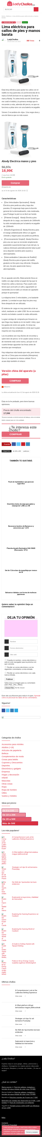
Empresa (6, 772)
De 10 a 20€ (8, 814)
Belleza (8, 16)
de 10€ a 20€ (17, 451)
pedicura (26, 451)
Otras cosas (7, 784)
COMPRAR (15, 380)
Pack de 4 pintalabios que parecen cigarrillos (21, 483)
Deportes (6, 765)
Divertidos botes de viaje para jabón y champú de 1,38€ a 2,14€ (21, 505)
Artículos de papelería (11, 750)
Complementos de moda (13, 756)
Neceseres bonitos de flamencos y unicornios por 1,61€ (21, 527)
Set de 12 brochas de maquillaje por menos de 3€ (21, 571)
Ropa (4, 787)
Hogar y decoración (10, 775)
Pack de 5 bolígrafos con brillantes (22, 1103)
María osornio (7, 1087)
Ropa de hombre (9, 790)
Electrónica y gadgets (11, 769)
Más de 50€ (8, 823)
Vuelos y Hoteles (9, 796)
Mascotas (6, 781)
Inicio (3, 16)
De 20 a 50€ (8, 819)
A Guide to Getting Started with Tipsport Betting (23, 945)
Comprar (15, 183)
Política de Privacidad (23, 1133)
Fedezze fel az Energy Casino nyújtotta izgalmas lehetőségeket (24, 962)
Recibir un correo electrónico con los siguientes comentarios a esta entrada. (19, 668)
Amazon (25, 22)
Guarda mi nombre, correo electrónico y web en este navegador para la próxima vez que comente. (20, 662)
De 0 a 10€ (8, 810)
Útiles (4, 793)
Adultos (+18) (8, 747)
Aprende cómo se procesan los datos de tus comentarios (21, 697)
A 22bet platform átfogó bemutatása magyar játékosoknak (25, 853)
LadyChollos (12, 39)
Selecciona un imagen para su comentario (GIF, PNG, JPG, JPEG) (19, 684)
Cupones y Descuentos (12, 762)
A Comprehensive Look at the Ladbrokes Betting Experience (23, 838)
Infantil (5, 778)
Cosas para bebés (10, 759)
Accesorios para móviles (13, 744)
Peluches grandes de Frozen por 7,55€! (24, 1097)
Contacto (5, 1123)
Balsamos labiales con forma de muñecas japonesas (21, 593)
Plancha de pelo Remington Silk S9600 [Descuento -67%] (21, 549)
